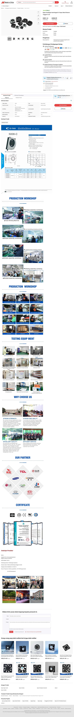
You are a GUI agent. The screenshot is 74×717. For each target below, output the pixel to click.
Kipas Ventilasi (27, 8)
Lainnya (2, 703)
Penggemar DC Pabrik (48, 700)
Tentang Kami (16, 707)
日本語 (49, 708)
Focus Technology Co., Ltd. (34, 710)
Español (12, 708)
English (9, 708)
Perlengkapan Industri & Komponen (10, 8)
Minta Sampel (62, 26)
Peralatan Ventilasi (20, 8)
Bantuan (56, 5)
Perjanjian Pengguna (26, 707)
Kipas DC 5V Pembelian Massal (60, 700)
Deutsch (34, 708)
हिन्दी (51, 708)
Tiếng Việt (62, 708)
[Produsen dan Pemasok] (7, 2)
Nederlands (38, 708)
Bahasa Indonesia (68, 708)
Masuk (71, 3)
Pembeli (50, 5)
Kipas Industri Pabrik (16, 700)
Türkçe (59, 708)
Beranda (2, 8)
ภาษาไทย (54, 708)
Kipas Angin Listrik (4, 687)
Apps (62, 5)
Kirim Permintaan (50, 23)
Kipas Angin (40, 700)
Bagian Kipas (33, 700)
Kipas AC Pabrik (25, 700)
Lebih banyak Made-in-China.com (43, 707)
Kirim (11, 631)
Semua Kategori (5, 5)
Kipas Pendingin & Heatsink (42, 687)
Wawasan (58, 707)
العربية (42, 708)
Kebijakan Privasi (34, 707)
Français (21, 708)
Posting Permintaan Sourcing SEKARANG (33, 631)
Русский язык (26, 708)
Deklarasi (20, 707)
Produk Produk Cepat (52, 707)
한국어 (45, 708)
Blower (56, 687)
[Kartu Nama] (71, 100)
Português (16, 708)
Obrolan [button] (66, 23)
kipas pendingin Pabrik (6, 700)
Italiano (30, 708)
